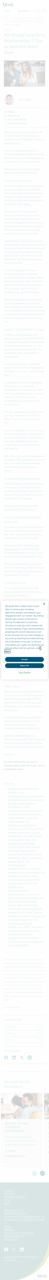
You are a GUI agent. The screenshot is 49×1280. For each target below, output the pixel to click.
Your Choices (24, 672)
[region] (24, 640)
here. (7, 651)
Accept (24, 659)
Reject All (24, 666)
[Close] (44, 604)
